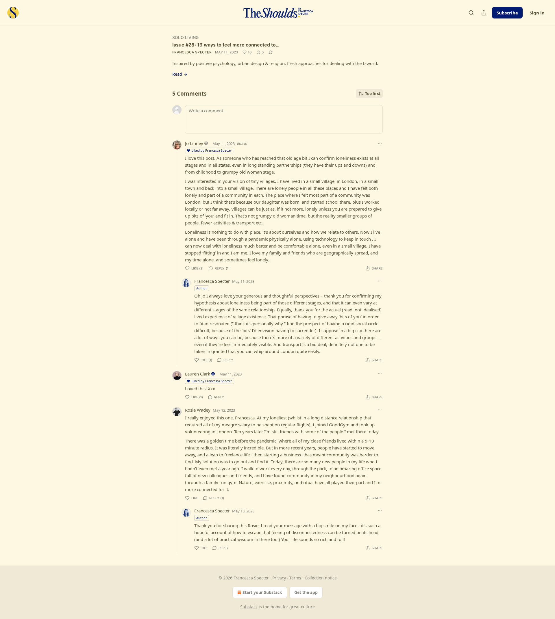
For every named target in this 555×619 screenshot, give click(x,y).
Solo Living (185, 37)
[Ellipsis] (379, 143)
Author (201, 288)
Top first (372, 93)
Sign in (537, 13)
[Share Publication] (484, 12)
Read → (179, 74)
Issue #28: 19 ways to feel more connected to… (226, 45)
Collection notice (321, 578)
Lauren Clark (197, 374)
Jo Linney (194, 143)
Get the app (306, 592)
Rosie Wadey (197, 410)
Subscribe (507, 13)
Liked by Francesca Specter (212, 150)
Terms (295, 578)
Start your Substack (262, 592)
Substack (249, 606)
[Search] (471, 12)
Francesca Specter (192, 52)
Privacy (279, 578)
